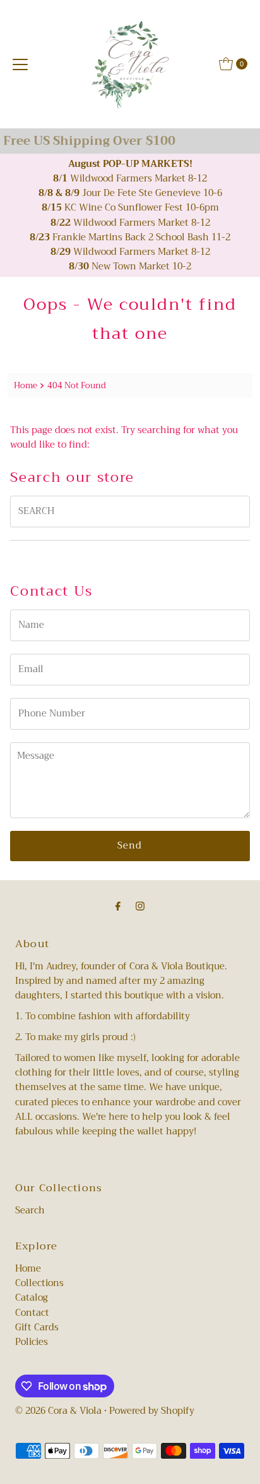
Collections (39, 1283)
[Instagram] (140, 906)
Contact (32, 1313)
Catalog (31, 1298)
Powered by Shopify (151, 1411)
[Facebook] (118, 906)
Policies (31, 1342)
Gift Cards (37, 1327)
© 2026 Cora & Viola (58, 1411)
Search (30, 1210)
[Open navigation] (20, 64)
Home (25, 385)
